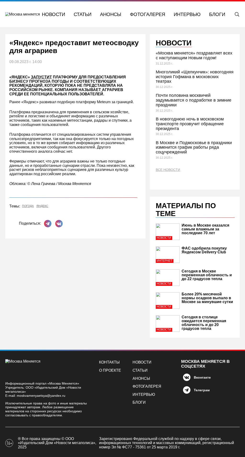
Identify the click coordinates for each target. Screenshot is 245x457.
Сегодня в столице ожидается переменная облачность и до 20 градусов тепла (204, 323)
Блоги (217, 14)
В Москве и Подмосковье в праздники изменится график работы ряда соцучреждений (194, 147)
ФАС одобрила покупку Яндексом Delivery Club (204, 250)
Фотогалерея (147, 14)
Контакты (109, 362)
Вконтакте (202, 377)
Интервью (187, 14)
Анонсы (110, 14)
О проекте (110, 370)
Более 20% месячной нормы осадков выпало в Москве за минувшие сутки (207, 298)
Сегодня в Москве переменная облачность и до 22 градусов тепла (207, 275)
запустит (41, 77)
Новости (53, 14)
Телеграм (202, 390)
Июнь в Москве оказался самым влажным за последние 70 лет (205, 229)
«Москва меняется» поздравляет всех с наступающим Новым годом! (194, 55)
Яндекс (42, 206)
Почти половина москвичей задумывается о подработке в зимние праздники (193, 100)
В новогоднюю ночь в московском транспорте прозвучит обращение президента (190, 124)
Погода (28, 206)
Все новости (168, 170)
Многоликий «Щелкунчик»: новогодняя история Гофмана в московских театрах (195, 77)
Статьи (82, 14)
